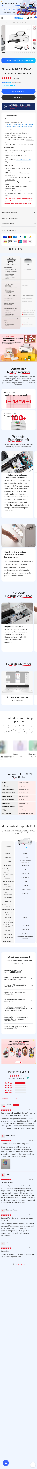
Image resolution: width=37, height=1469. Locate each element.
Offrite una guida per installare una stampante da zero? (15, 978)
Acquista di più (16, 135)
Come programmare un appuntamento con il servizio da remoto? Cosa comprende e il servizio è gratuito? (16, 1018)
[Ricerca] (28, 17)
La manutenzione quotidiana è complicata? (15, 1000)
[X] (13, 249)
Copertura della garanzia (9, 218)
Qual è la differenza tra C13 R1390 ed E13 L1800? (14, 971)
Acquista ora (18, 97)
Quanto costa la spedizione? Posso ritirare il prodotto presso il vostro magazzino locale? (16, 1008)
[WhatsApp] (18, 249)
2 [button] (16, 1264)
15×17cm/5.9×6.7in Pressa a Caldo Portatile (19, 124)
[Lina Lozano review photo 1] (6, 1164)
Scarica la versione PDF (23, 160)
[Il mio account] (31, 17)
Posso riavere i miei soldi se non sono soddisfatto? (16, 1027)
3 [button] (18, 1264)
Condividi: (4, 249)
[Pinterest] (15, 249)
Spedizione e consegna (9, 212)
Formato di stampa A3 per (19, 719)
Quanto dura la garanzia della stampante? (14, 993)
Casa (3, 23)
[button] (6, 78)
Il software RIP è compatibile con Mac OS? (15, 986)
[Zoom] (28, 28)
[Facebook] (10, 249)
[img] (6, 1110)
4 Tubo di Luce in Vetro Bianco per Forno (18, 126)
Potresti (18, 957)
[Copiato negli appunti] (21, 249)
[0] (34, 17)
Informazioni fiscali (7, 224)
